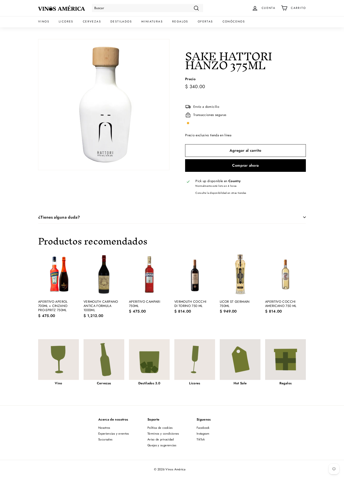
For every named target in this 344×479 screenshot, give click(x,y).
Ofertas (205, 21)
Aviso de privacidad (160, 439)
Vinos (43, 21)
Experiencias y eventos (113, 433)
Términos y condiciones (163, 433)
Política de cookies (160, 427)
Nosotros (104, 427)
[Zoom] (103, 104)
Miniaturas (152, 21)
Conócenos (234, 21)
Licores (66, 21)
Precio (190, 79)
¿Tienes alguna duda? (59, 217)
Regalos (180, 21)
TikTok (201, 439)
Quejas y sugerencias (161, 445)
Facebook (203, 427)
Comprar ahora (245, 165)
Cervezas (92, 21)
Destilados (121, 21)
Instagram (203, 433)
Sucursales (105, 439)
